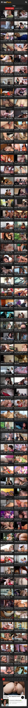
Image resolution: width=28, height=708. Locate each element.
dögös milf (19, 398)
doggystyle (3, 253)
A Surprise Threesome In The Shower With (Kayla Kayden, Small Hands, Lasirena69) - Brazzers (7, 229)
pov (21, 620)
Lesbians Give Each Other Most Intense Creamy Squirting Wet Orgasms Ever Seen (20, 52)
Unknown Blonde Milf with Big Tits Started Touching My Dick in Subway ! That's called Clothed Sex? (7, 619)
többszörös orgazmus (19, 420)
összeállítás (8, 253)
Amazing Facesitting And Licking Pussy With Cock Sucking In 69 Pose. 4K (7, 407)
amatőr (11, 197)
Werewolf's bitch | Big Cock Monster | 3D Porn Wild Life (20, 530)
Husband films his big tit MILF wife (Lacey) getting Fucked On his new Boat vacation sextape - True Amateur (20, 285)
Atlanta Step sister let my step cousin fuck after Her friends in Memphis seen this (7, 363)
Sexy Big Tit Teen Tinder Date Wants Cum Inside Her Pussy (7, 141)
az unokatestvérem (5, 364)
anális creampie (4, 476)
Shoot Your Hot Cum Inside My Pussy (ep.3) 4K (20, 619)
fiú (17, 153)
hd (8, 131)
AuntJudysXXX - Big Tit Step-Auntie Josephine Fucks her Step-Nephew (7, 585)
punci (26, 231)
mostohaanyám (18, 542)
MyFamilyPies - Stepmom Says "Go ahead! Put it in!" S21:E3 (20, 663)
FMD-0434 (16, 363)
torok (6, 654)
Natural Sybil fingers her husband (20, 341)
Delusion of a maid (18, 652)
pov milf (4, 576)
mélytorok (6, 231)
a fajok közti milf (18, 120)
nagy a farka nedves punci (9, 642)
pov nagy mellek (6, 31)
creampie (16, 53)
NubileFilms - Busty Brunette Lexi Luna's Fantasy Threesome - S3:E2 (7, 385)
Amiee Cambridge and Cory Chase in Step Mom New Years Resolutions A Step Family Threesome (7, 530)
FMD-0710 (3, 107)
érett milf (21, 298)
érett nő (2, 542)
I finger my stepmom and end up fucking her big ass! (20, 541)
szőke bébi (3, 275)
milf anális (19, 75)
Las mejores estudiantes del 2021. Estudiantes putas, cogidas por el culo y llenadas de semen (20, 252)
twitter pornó (20, 108)
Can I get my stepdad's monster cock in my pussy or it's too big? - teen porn (7, 74)
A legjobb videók (9, 8)
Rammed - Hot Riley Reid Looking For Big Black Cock (20, 574)
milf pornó (4, 531)
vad (4, 320)
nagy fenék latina (9, 209)
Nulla (15, 253)
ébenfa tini (8, 565)
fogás (15, 464)
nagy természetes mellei (6, 553)
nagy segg (21, 186)
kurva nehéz (24, 97)
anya (7, 64)
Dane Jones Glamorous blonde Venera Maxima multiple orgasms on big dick (20, 419)
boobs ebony (6, 498)
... (21, 679)
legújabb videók (18, 8)
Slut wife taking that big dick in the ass (20, 496)
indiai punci (6, 464)
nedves (22, 164)
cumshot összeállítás (5, 120)
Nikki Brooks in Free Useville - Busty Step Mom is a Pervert (7, 574)
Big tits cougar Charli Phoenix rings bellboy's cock (20, 385)
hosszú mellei (17, 565)
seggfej (9, 331)
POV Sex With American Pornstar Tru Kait (20, 274)
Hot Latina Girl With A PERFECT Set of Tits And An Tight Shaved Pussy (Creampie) (20, 552)
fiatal (20, 242)
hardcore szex (4, 375)
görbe (19, 331)
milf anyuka (6, 420)
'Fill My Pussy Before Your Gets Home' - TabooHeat (7, 485)
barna (21, 86)
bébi (15, 531)
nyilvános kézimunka (9, 620)
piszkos (12, 31)
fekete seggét (4, 509)
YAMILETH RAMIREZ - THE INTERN (20, 452)
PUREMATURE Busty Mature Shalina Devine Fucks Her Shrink (20, 608)
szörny (2, 75)
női (11, 409)
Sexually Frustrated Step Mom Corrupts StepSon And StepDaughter (7, 374)
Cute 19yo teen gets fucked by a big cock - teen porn (20, 474)
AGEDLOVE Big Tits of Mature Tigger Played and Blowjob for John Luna (20, 296)
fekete (2, 53)
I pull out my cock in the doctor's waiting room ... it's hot (20, 396)
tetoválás (16, 320)
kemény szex (11, 97)
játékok (22, 609)
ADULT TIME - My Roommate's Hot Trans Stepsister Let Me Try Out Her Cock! (20, 207)
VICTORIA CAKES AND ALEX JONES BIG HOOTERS (20, 218)
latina (2, 420)
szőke (18, 42)
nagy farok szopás (18, 197)
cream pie (12, 19)
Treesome (3, 496)
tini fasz (22, 587)
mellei (23, 220)
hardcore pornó (6, 309)
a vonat (2, 620)
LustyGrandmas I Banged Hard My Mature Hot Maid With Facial (20, 630)
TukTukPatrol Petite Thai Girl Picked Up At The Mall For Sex (20, 441)
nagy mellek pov (23, 286)
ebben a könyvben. (20, 142)
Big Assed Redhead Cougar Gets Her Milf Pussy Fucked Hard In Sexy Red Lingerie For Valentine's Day (20, 407)
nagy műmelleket (8, 142)
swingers (25, 676)
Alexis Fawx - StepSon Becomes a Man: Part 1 (20, 40)
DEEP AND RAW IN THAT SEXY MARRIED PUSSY (20, 118)
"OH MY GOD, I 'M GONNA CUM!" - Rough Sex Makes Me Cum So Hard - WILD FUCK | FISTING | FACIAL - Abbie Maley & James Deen (20, 485)
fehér (2, 442)
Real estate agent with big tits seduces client (20, 352)
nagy (15, 19)
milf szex (5, 609)
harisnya (8, 220)
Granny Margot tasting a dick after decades (20, 463)
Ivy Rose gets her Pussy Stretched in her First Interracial (20, 63)
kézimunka (5, 108)
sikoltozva (23, 487)
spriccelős (3, 286)
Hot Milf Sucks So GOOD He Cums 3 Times (20, 430)
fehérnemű (20, 387)
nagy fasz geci (21, 64)
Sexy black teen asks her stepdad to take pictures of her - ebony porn (7, 563)
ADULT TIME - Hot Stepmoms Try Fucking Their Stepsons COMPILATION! (7, 274)
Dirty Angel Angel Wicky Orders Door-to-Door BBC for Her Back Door (20, 74)
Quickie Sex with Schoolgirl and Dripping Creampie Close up (20, 585)
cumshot (3, 42)
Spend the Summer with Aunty (7, 29)
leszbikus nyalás (4, 387)
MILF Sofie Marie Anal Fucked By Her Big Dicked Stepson (20, 374)
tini (1, 131)
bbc (26, 197)
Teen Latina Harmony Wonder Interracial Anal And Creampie (7, 474)
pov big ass (23, 275)
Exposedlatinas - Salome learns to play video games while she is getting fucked (7, 307)
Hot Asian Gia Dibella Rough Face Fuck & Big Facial (20, 96)
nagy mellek (6, 19)
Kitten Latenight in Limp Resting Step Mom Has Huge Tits (7, 63)
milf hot (9, 375)
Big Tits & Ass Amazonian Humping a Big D (7, 196)
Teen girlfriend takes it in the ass (20, 163)
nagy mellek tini (20, 19)
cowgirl (9, 509)
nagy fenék (25, 75)
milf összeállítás (9, 275)
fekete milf (3, 186)
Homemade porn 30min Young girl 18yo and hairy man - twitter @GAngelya (20, 107)
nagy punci (23, 131)
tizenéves (26, 476)
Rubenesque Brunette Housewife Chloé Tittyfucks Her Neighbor (7, 674)
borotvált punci (12, 231)
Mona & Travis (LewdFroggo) (7, 519)
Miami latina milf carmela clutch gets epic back (7, 419)
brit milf (25, 298)
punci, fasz (22, 598)
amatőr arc (18, 642)
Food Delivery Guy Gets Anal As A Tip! (7, 330)
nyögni (7, 264)
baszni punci (17, 598)
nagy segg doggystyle (22, 531)
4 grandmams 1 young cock (20, 185)
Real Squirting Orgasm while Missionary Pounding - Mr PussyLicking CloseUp (7, 129)
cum (22, 264)
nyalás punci (22, 553)
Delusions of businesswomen (20, 141)
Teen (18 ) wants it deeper (6, 641)
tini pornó (16, 476)
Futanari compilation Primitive (7, 608)
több (15, 231)
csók (4, 520)
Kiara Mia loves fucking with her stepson (20, 85)
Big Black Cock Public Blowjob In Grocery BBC (20, 196)
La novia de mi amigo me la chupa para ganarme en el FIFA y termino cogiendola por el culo (7, 341)
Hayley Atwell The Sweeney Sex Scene (7, 318)
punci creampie (4, 242)
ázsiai (2, 19)
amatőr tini (4, 131)
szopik (12, 286)
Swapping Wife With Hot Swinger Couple (20, 674)
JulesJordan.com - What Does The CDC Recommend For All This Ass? (7, 652)
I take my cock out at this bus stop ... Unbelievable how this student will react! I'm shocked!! (7, 163)
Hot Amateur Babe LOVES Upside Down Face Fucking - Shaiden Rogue (20, 641)
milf (1, 31)
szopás (16, 64)
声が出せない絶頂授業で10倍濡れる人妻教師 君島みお (7, 285)
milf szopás (3, 264)
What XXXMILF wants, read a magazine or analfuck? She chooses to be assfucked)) (20, 508)
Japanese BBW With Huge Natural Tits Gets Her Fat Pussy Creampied (20, 174)
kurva (19, 275)
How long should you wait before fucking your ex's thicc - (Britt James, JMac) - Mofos (20, 563)
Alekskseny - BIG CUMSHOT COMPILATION (7, 118)
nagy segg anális (12, 609)
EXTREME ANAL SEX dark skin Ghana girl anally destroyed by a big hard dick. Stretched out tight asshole (7, 96)
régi (25, 186)
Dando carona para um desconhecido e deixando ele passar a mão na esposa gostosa (20, 307)
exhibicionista (24, 309)
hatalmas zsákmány (22, 175)
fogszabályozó (12, 398)
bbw (27, 598)
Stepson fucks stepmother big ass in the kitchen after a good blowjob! (7, 207)
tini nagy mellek (17, 520)
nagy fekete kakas (11, 75)
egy (1, 576)
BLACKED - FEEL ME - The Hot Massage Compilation (7, 597)
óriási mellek (13, 587)
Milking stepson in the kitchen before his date (20, 330)
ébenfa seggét (20, 654)
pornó (15, 654)
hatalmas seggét (5, 298)
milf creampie (8, 42)
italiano (10, 108)
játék (2, 309)
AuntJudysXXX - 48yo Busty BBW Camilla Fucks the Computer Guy (7, 40)
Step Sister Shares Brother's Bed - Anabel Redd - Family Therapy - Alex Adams (7, 396)
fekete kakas (3, 175)
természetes (17, 131)
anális (15, 75)
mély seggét (11, 387)
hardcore (6, 53)
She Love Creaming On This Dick (7, 508)
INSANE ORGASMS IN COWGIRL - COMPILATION (7, 185)
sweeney (8, 320)
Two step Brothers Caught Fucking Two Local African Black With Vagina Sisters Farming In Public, (20, 241)
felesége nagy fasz (18, 498)
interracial (16, 220)
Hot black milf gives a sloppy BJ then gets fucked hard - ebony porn (7, 663)
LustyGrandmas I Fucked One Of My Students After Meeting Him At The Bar (7, 263)
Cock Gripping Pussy (5, 174)
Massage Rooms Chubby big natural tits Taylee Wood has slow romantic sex (7, 552)
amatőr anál (4, 342)
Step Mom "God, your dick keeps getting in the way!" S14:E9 (20, 263)
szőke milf (3, 453)
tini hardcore (17, 453)
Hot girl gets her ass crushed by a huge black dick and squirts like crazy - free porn (7, 52)
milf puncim (21, 409)
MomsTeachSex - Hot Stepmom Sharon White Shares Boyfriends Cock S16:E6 (7, 430)
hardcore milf (17, 31)
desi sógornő (12, 464)
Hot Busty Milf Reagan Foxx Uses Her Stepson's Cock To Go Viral (7, 85)
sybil (20, 342)
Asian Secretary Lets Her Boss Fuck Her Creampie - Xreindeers (7, 241)
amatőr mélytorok (21, 231)
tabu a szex (22, 42)
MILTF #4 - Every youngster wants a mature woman (7, 541)
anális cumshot (17, 209)
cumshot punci (17, 97)
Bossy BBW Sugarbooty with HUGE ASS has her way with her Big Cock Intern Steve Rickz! (7, 630)
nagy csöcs (16, 286)
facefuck (24, 642)
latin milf (17, 86)
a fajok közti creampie (13, 476)
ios (7, 2)
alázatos (18, 487)
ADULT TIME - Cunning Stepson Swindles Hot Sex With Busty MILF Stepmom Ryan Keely (7, 452)
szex (2, 153)
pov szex (11, 420)
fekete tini (3, 565)
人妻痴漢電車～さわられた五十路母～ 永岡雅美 (7, 18)
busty (6, 86)
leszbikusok (24, 53)
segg (20, 53)
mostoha (3, 209)
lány (1, 97)
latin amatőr (17, 676)
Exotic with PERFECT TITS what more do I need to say (20, 229)
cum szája (11, 164)
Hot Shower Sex (18, 519)
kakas (13, 253)
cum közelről (17, 587)
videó (2, 108)
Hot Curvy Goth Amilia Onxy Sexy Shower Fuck (20, 318)
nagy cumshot (5, 164)
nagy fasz (11, 53)
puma (15, 387)
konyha (16, 331)
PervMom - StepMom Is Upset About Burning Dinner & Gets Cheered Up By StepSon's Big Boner (20, 29)
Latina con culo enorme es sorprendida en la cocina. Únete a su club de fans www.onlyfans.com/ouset (7, 296)
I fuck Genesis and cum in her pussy (20, 597)
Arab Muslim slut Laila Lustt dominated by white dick (7, 441)
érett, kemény (20, 431)
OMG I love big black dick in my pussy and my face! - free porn (20, 18)
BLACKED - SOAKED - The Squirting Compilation (7, 252)
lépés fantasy (12, 64)
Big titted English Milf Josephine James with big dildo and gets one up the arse (7, 218)
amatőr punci (11, 242)
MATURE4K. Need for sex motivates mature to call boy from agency (20, 152)
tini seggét (17, 164)
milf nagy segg (9, 186)
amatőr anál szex (23, 509)
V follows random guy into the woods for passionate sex (7, 152)
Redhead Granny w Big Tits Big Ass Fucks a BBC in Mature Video (7, 352)
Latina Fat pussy (4, 463)
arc (15, 142)
